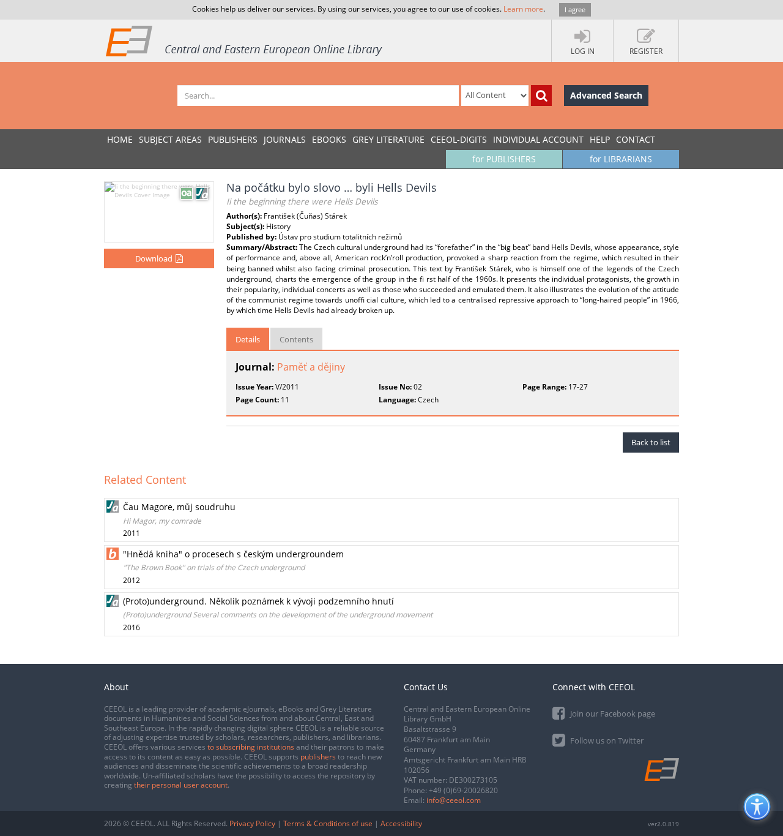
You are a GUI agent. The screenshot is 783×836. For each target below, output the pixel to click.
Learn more (523, 9)
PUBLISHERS (233, 139)
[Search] (541, 95)
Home (120, 139)
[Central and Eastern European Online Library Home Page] (244, 40)
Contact (635, 139)
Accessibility (401, 823)
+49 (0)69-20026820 (463, 790)
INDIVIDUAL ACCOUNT (538, 139)
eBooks (329, 139)
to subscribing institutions (250, 747)
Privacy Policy (252, 823)
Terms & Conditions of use (328, 823)
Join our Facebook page (611, 713)
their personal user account (181, 785)
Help (600, 139)
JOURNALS (285, 139)
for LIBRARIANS (621, 159)
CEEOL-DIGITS (459, 139)
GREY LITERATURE (388, 139)
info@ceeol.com (453, 800)
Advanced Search (606, 95)
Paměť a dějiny (311, 367)
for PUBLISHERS (504, 159)
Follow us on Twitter (606, 740)
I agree (575, 9)
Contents (296, 339)
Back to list (650, 442)
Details (248, 339)
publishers (318, 756)
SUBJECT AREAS (170, 139)
